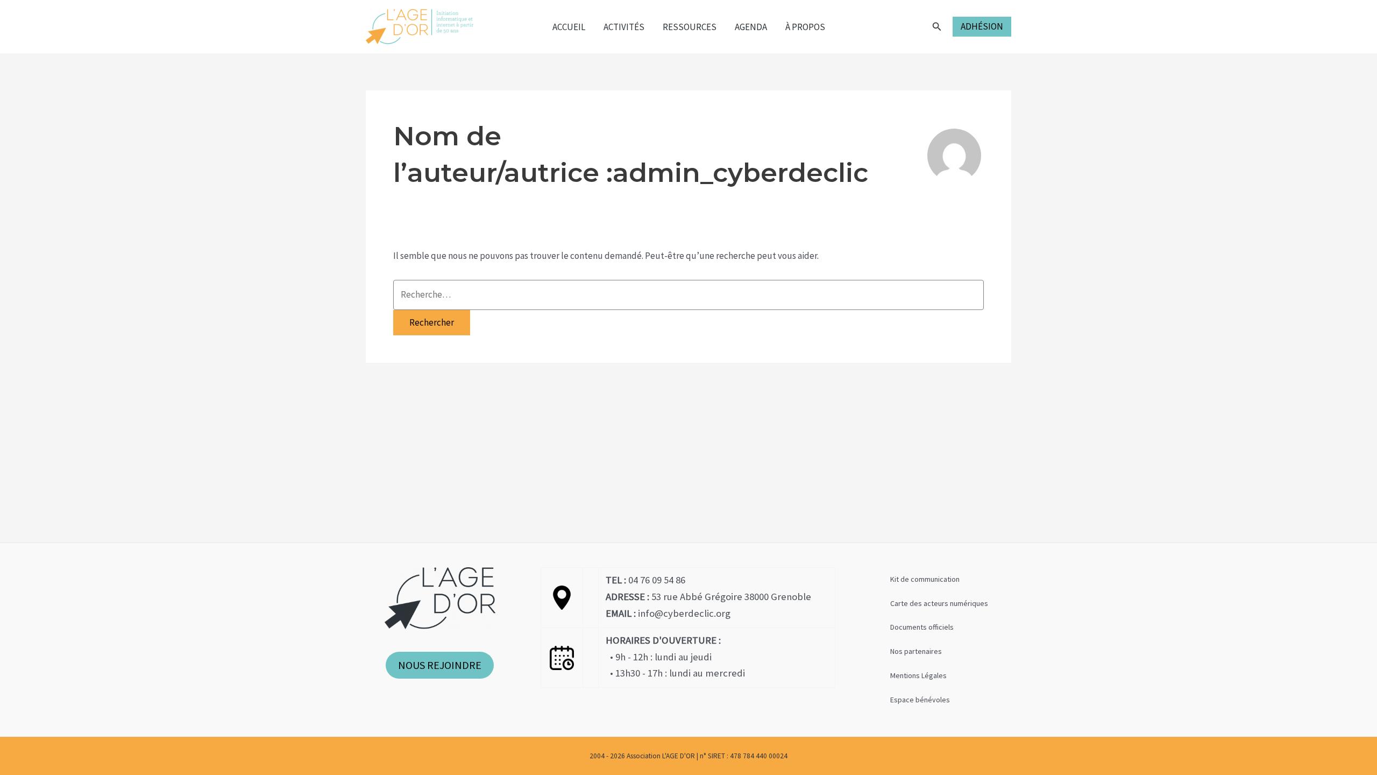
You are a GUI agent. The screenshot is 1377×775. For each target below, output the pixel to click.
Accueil (568, 27)
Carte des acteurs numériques (939, 603)
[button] (937, 27)
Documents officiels (922, 627)
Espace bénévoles (920, 699)
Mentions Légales (918, 675)
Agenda (751, 27)
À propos (805, 27)
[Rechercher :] (688, 295)
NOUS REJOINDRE (439, 665)
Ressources (689, 27)
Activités (624, 27)
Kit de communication (925, 579)
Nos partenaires (916, 651)
